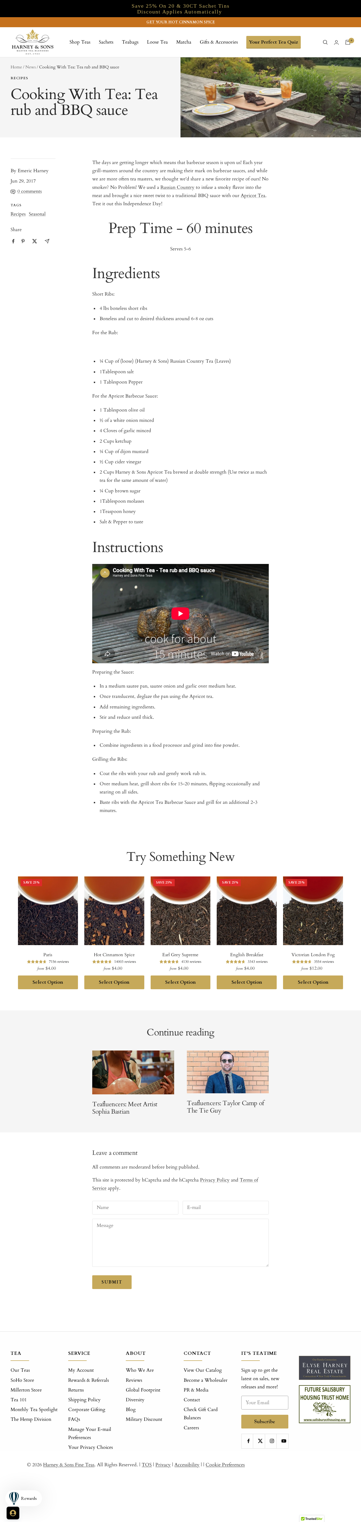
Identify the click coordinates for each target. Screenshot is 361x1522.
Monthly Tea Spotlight (34, 1409)
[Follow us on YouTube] (283, 1441)
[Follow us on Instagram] (272, 1441)
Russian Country (177, 187)
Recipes (19, 78)
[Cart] (347, 42)
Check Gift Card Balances (201, 1413)
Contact (192, 1400)
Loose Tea (157, 42)
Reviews (134, 1380)
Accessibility (187, 1465)
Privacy (163, 1465)
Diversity (135, 1400)
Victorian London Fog (313, 955)
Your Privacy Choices (90, 1447)
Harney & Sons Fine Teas (68, 1465)
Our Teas (20, 1370)
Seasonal (37, 214)
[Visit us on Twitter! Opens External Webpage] (34, 241)
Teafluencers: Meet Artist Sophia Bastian (125, 1108)
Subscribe (264, 1421)
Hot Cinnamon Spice (114, 955)
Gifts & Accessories (219, 42)
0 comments (29, 191)
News (30, 67)
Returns (76, 1390)
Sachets (106, 42)
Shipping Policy (84, 1400)
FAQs (74, 1419)
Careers (191, 1428)
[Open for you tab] (13, 1513)
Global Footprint (143, 1390)
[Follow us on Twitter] (260, 1441)
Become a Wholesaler (206, 1380)
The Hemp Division (31, 1419)
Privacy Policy (215, 1180)
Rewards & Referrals (88, 1380)
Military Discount (144, 1419)
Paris (47, 955)
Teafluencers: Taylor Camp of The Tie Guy (225, 1107)
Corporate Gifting (86, 1409)
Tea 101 (19, 1400)
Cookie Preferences (225, 1465)
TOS (147, 1465)
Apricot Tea (253, 195)
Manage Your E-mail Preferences (89, 1433)
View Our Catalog (203, 1370)
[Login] (336, 42)
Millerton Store (26, 1390)
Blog (131, 1409)
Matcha (183, 42)
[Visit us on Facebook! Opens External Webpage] (13, 241)
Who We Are (140, 1370)
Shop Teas (80, 42)
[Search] (325, 42)
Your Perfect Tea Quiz (273, 42)
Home (16, 67)
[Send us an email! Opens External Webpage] (47, 241)
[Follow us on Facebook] (248, 1441)
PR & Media (196, 1390)
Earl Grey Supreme (180, 955)
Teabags (130, 42)
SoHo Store (22, 1380)
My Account (81, 1370)
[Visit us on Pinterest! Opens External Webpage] (23, 241)
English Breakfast (246, 955)
